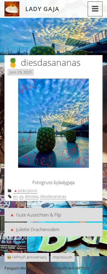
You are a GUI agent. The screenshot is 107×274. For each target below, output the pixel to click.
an (15, 196)
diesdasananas (53, 196)
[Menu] (95, 8)
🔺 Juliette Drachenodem (34, 229)
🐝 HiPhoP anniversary (27, 257)
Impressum (62, 257)
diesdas (31, 196)
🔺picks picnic (25, 190)
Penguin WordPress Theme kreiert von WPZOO (46, 268)
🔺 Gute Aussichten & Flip (35, 215)
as (21, 196)
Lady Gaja (42, 9)
